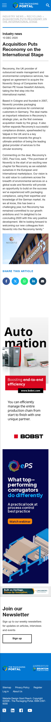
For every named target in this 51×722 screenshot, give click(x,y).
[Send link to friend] (42, 281)
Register (38, 687)
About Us (17, 691)
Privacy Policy (22, 687)
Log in (6, 691)
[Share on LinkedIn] (33, 281)
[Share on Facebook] (6, 281)
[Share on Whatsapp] (24, 281)
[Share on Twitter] (15, 281)
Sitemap (7, 687)
